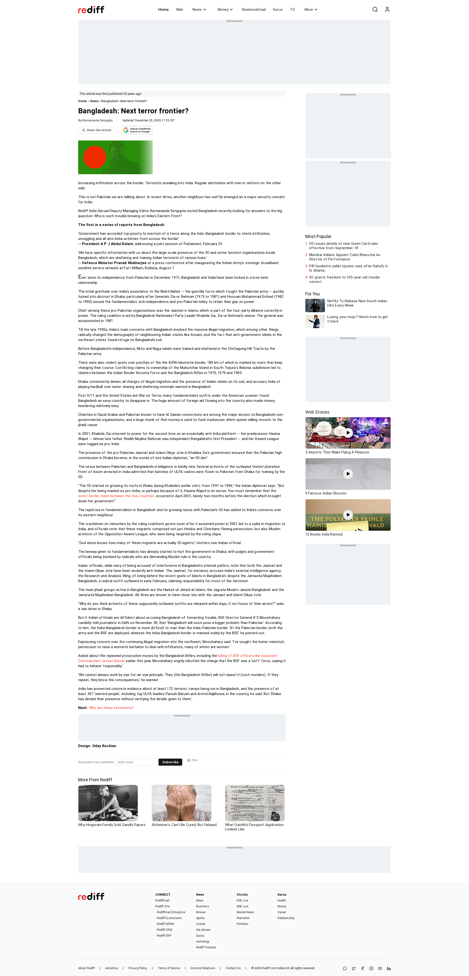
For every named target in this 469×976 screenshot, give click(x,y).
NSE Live (242, 906)
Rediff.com (269, 968)
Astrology (202, 941)
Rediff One (162, 906)
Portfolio (242, 924)
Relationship (285, 918)
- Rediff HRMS (164, 924)
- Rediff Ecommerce (168, 918)
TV (292, 9)
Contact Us (233, 968)
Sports (200, 918)
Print (195, 760)
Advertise (111, 968)
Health (281, 900)
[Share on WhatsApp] (345, 968)
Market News (245, 912)
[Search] (375, 9)
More (309, 9)
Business (202, 906)
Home (163, 9)
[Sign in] (387, 9)
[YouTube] (380, 968)
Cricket (200, 924)
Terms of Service (169, 968)
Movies (201, 912)
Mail (179, 9)
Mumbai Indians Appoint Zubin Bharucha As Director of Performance (344, 257)
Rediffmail (162, 900)
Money (223, 9)
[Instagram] (371, 968)
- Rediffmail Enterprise (170, 912)
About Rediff (86, 968)
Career (281, 912)
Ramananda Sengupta (97, 120)
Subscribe (170, 762)
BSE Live (242, 900)
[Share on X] (354, 968)
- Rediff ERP (163, 935)
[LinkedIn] (389, 968)
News (197, 9)
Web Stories (317, 412)
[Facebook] (362, 968)
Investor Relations (203, 968)
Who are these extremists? (111, 708)
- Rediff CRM (163, 930)
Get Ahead (203, 930)
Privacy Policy (137, 968)
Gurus (278, 9)
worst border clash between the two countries (116, 496)
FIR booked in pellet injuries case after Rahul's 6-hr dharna (349, 268)
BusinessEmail (254, 9)
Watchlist (243, 918)
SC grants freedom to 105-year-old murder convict (344, 279)
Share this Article (99, 130)
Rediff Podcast (206, 947)
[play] (348, 433)
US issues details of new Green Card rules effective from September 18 (343, 245)
